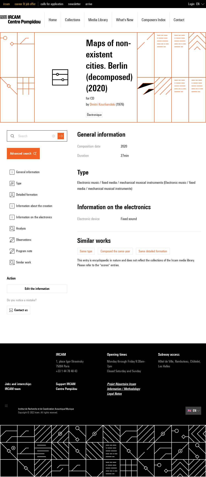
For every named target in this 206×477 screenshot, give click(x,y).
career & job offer (25, 4)
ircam (6, 4)
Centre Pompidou (66, 389)
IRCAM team (13, 389)
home (53, 20)
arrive (88, 4)
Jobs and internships (18, 384)
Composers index (153, 20)
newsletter (74, 4)
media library (98, 20)
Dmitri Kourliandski (102, 104)
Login (191, 4)
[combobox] (37, 135)
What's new (124, 20)
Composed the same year (115, 251)
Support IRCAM (65, 384)
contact (179, 20)
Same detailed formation (153, 251)
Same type (86, 251)
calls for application (52, 4)
